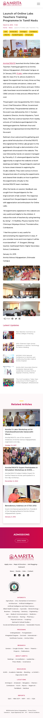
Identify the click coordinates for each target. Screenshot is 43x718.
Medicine (33, 614)
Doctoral (23, 635)
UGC (28, 698)
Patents (33, 648)
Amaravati (17, 683)
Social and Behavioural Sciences (14, 625)
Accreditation (20, 659)
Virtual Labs (29, 35)
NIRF (23, 698)
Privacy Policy (32, 710)
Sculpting (27, 619)
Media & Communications (19, 614)
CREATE (6, 35)
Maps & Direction (20, 564)
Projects (16, 651)
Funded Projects (17, 35)
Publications (25, 651)
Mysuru (24, 685)
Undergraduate (15, 633)
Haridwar (26, 688)
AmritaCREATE (9, 63)
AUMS (5, 672)
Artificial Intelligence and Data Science (21, 606)
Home (5, 27)
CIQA (33, 698)
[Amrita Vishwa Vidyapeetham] (12, 4)
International (32, 635)
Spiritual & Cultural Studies (21, 622)
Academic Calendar (15, 672)
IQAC (9, 698)
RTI (26, 712)
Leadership (30, 659)
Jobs (24, 571)
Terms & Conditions (34, 712)
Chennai (34, 683)
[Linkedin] (28, 575)
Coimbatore (33, 31)
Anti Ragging (32, 564)
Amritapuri (23, 31)
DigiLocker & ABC (22, 675)
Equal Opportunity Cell (17, 712)
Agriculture (9, 601)
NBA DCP (16, 698)
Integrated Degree (11, 635)
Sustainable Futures (33, 625)
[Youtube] (24, 575)
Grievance (7, 712)
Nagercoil (32, 685)
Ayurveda (23, 609)
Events (18, 571)
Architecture (13, 603)
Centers (8, 648)
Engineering (33, 611)
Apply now (8, 564)
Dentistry (24, 611)
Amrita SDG (13, 31)
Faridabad (17, 688)
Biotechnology (33, 609)
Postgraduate (26, 633)
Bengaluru (25, 683)
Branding (27, 672)
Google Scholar (18, 648)
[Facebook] (15, 575)
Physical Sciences (17, 619)
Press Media (16, 662)
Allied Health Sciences (10, 609)
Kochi (18, 685)
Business (7, 611)
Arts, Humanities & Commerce (25, 601)
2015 (5, 31)
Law (7, 614)
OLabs (19, 73)
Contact (30, 571)
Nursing (22, 617)
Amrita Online (29, 638)
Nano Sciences (13, 617)
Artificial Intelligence (26, 603)
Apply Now (21, 540)
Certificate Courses (16, 638)
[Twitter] (19, 575)
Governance (27, 662)
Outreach (21, 567)
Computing (15, 611)
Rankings (11, 659)
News (11, 27)
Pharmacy (30, 617)
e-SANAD (35, 672)
